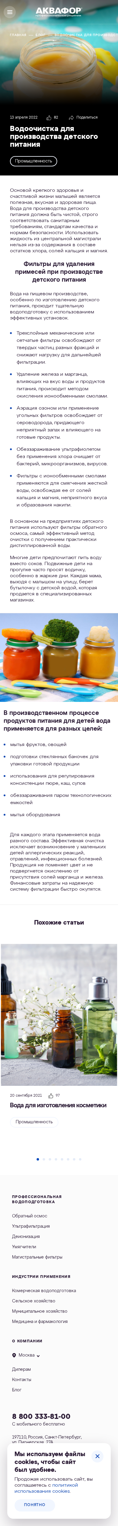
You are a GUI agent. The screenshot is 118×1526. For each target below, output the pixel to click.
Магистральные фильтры (37, 1257)
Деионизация (26, 1237)
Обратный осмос (29, 1216)
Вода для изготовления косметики (58, 1105)
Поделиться (87, 118)
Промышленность (33, 161)
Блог (16, 1390)
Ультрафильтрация (31, 1226)
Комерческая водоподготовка (44, 1291)
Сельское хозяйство (33, 1301)
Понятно (34, 1505)
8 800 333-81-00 (41, 1416)
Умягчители (24, 1247)
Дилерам (21, 1369)
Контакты (21, 1380)
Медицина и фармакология (40, 1322)
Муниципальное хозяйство (39, 1311)
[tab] (38, 1159)
